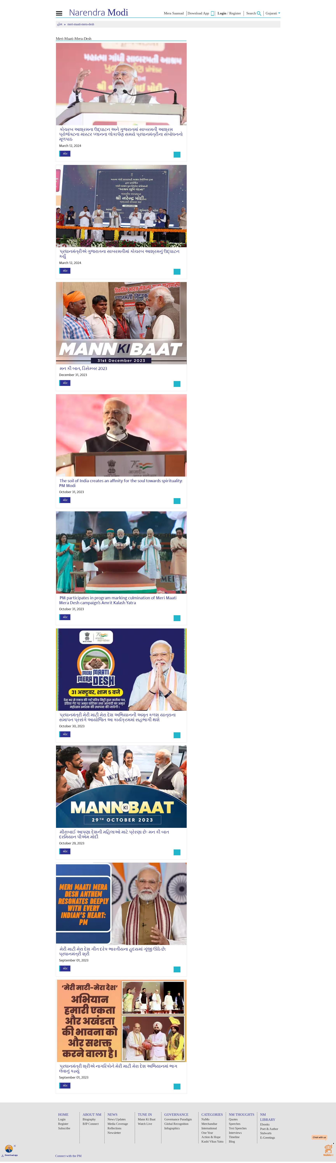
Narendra (98, 13)
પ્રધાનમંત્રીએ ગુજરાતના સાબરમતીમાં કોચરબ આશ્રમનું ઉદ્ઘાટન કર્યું (119, 254)
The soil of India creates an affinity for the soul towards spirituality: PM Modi (120, 483)
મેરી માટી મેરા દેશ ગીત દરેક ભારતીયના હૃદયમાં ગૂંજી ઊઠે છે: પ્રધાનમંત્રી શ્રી (112, 952)
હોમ (60, 24)
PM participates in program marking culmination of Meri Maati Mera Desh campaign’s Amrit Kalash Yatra (118, 600)
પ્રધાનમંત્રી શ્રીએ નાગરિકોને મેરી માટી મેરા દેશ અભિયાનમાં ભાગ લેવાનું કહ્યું (118, 1069)
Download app (11, 1155)
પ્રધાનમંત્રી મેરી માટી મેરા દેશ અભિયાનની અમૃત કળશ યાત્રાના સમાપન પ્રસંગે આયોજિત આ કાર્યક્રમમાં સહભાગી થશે (117, 717)
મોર (65, 153)
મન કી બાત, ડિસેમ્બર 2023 (83, 368)
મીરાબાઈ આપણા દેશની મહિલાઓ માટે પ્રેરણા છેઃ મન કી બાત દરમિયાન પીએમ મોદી (114, 834)
